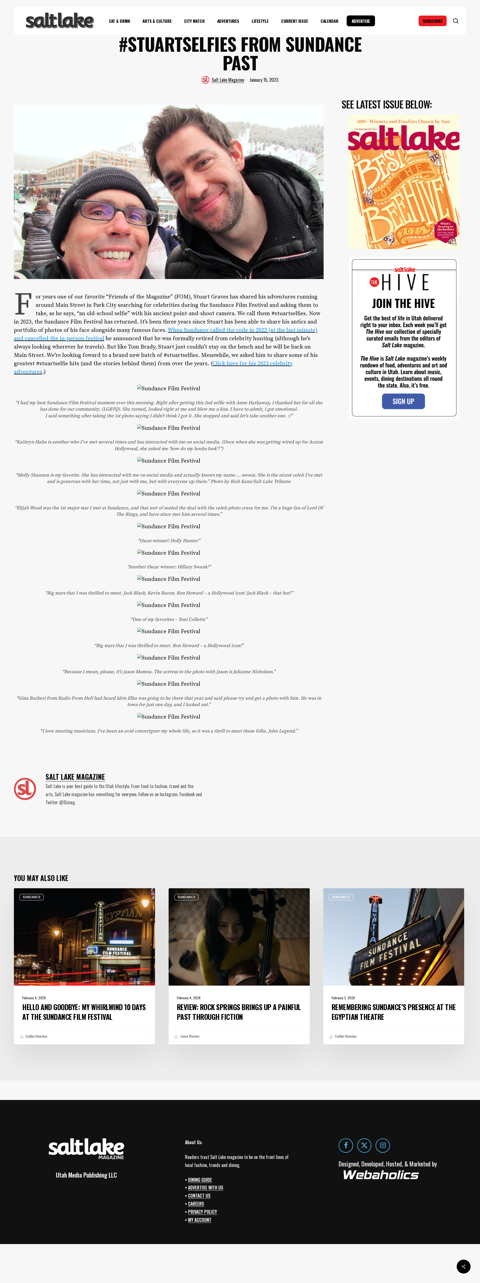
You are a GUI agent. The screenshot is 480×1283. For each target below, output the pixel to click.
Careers (196, 1203)
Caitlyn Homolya (36, 1036)
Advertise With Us (205, 1187)
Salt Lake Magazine (228, 80)
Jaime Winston (189, 1036)
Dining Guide (200, 1179)
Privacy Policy (202, 1211)
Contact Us (199, 1195)
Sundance (32, 897)
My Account (199, 1219)
